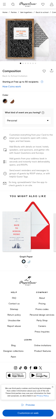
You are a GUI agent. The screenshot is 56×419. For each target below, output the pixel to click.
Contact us (14, 303)
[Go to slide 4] (28, 63)
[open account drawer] (51, 4)
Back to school (42, 12)
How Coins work (11, 86)
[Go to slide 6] (33, 63)
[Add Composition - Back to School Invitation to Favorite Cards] (44, 71)
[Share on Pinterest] (25, 367)
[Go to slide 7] (35, 63)
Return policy (14, 315)
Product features (42, 351)
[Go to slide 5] (30, 63)
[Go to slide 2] (23, 63)
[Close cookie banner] (52, 387)
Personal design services (42, 315)
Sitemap (14, 309)
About (42, 298)
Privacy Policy (43, 396)
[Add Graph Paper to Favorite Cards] (26, 266)
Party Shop (42, 320)
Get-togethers (26, 12)
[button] (42, 112)
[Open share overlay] (52, 70)
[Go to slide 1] (20, 63)
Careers (42, 326)
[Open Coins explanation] (42, 81)
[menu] (4, 4)
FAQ (14, 298)
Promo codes (42, 309)
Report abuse (14, 326)
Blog (13, 345)
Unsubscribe (14, 320)
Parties (14, 12)
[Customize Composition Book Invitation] (28, 39)
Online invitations (42, 345)
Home (4, 12)
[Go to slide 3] (25, 63)
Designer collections (13, 351)
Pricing (42, 303)
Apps (13, 356)
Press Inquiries (42, 331)
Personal (12, 120)
